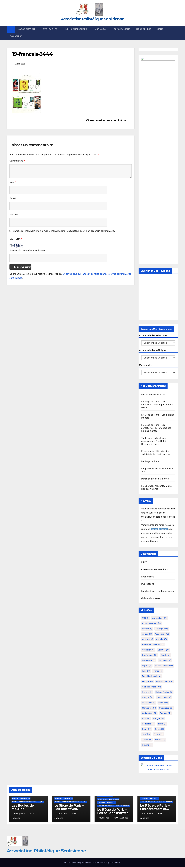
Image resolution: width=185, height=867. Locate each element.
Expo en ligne (122, 29)
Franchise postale (151, 676)
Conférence (149, 655)
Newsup (103, 862)
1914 (145, 618)
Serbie (159, 729)
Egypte (165, 655)
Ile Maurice (148, 702)
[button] (176, 32)
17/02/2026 (62, 814)
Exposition (165, 660)
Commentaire (17, 160)
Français (147, 681)
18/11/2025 (104, 818)
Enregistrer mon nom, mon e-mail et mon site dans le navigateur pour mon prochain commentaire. (64, 231)
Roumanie (148, 724)
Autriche (161, 639)
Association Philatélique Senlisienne (92, 19)
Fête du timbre (164, 681)
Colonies (163, 650)
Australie (147, 639)
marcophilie (149, 708)
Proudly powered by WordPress (78, 862)
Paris (146, 718)
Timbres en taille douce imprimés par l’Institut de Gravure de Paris (154, 441)
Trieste (160, 739)
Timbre (147, 739)
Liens (160, 29)
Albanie (147, 628)
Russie (162, 724)
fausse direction (164, 665)
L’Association (26, 29)
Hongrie (147, 697)
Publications (147, 583)
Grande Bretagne (151, 687)
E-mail (13, 198)
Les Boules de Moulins (153, 394)
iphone (163, 702)
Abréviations (159, 618)
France (158, 671)
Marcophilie (143, 29)
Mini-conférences (76, 29)
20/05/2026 (19, 814)
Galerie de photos (150, 598)
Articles (100, 29)
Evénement (148, 660)
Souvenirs (16, 36)
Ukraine (147, 745)
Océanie (165, 713)
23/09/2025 (148, 814)
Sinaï (146, 734)
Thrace (158, 734)
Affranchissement (151, 623)
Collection (148, 650)
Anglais (147, 634)
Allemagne (161, 628)
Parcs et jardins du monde (155, 478)
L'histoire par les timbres (108, 799)
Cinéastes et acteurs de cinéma (106, 120)
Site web (13, 214)
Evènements (50, 29)
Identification (164, 697)
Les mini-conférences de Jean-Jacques (27, 802)
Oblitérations (149, 713)
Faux (146, 671)
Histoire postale (164, 692)
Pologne (158, 718)
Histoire (147, 692)
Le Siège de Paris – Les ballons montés (112, 811)
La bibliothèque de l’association (157, 591)
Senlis (146, 729)
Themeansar (115, 862)
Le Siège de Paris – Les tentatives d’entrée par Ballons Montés (157, 404)
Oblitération (166, 708)
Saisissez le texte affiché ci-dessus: (27, 250)
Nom (12, 182)
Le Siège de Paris (150, 461)
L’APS (144, 562)
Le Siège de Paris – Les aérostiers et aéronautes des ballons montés (156, 428)
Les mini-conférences (21, 798)
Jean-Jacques (121, 818)
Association (162, 634)
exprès (147, 665)
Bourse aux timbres (153, 644)
